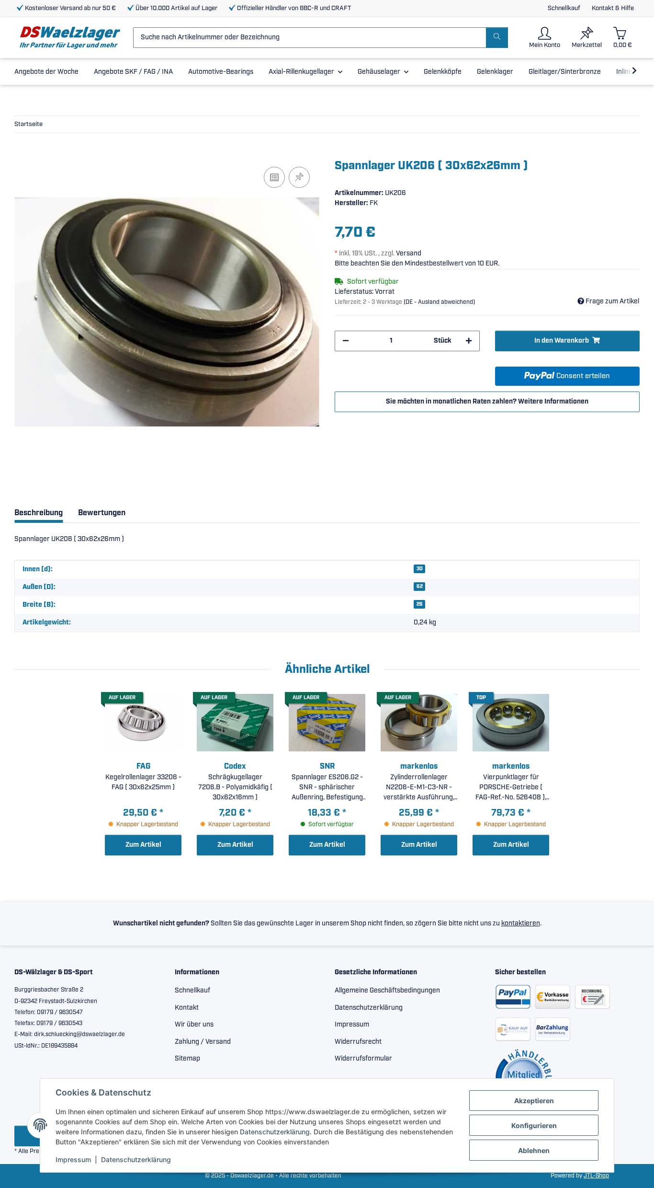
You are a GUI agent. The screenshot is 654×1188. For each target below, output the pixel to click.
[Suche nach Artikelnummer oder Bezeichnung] (497, 37)
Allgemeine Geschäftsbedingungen (387, 990)
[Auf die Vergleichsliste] (274, 177)
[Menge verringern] (345, 341)
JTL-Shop (596, 1175)
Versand (408, 253)
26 (420, 604)
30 (420, 568)
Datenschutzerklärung (275, 1132)
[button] (544, 37)
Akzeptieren (534, 1100)
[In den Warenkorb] (22, 154)
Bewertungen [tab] (101, 513)
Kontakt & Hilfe (613, 8)
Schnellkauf (564, 8)
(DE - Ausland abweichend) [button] (439, 302)
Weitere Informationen (553, 401)
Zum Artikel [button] (143, 845)
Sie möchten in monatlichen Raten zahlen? (487, 401)
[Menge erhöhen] (468, 341)
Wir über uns (194, 1024)
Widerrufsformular (363, 1058)
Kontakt (187, 1007)
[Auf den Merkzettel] (299, 177)
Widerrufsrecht (358, 1042)
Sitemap (187, 1058)
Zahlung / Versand (203, 1042)
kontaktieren (520, 923)
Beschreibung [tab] (38, 513)
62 (420, 586)
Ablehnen (534, 1150)
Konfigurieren (534, 1125)
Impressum (73, 1159)
